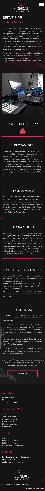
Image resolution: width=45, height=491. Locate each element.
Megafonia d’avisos (9, 424)
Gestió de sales (8, 422)
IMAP (42, 488)
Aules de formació (9, 419)
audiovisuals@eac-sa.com (12, 462)
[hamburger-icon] (41, 4)
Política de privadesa (10, 441)
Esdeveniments (8, 397)
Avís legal (6, 438)
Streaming (6, 400)
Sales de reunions (9, 416)
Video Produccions (9, 403)
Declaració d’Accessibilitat (12, 446)
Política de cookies (9, 443)
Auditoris (5, 414)
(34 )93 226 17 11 (8, 460)
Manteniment (7, 427)
